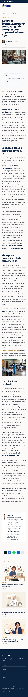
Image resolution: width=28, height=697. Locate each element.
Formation (14, 13)
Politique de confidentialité (17, 688)
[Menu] (24, 5)
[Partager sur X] (5, 552)
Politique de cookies (6, 691)
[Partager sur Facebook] (9, 552)
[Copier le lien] (22, 552)
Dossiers (4, 669)
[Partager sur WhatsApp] (14, 552)
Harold (10, 41)
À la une (8, 13)
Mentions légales (6, 688)
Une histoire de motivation (12, 84)
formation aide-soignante (11, 350)
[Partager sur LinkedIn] (18, 552)
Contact (4, 677)
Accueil (3, 13)
